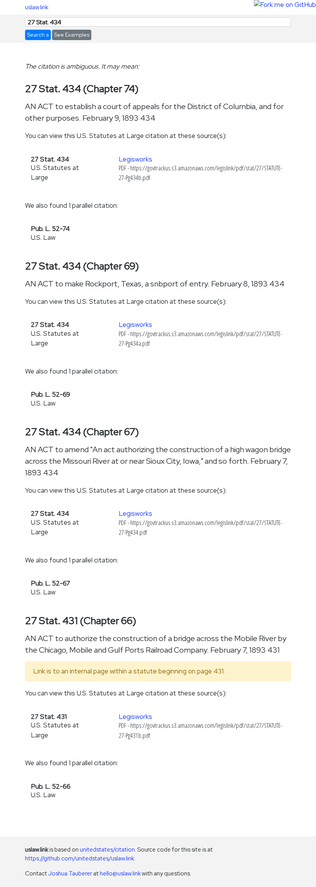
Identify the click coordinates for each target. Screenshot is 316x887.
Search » (38, 34)
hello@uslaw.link (120, 873)
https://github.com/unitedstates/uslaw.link (79, 858)
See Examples (71, 34)
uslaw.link (36, 7)
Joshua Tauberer (70, 873)
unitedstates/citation (107, 849)
